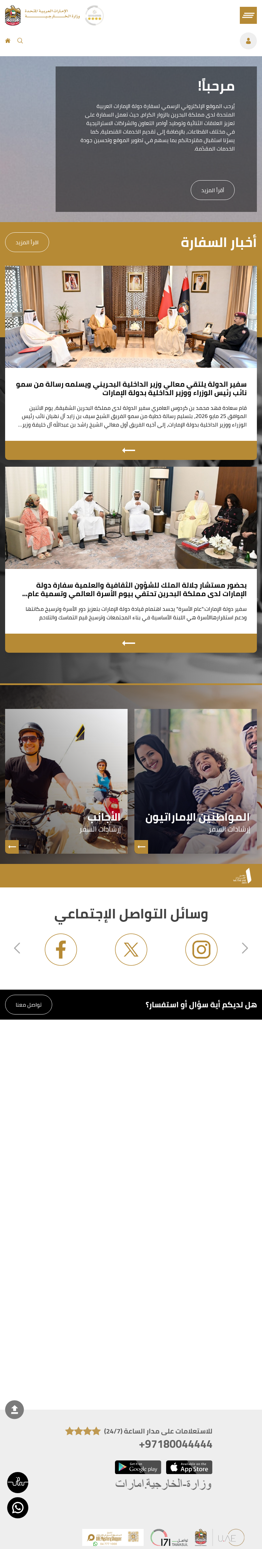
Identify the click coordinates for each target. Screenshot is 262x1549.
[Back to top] (14, 1409)
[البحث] (20, 41)
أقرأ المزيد (212, 190)
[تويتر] (131, 949)
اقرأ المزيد (27, 242)
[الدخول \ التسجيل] (143, 40)
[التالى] (245, 949)
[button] (17, 1482)
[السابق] (17, 949)
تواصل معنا (29, 1005)
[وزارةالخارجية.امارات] (164, 1485)
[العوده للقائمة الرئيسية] (43, 23)
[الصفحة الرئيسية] (8, 41)
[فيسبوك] (60, 949)
